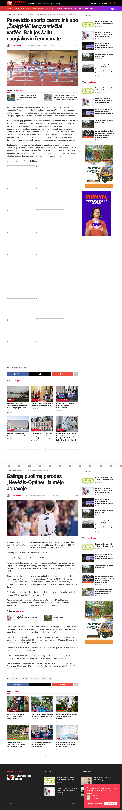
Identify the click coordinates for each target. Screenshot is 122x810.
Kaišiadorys (41, 8)
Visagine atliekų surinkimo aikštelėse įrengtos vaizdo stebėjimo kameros (103, 591)
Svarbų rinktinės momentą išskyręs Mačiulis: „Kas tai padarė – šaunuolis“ (15, 716)
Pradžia (9, 14)
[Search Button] (114, 3)
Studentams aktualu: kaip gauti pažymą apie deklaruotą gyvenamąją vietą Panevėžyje (41, 436)
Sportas (38, 3)
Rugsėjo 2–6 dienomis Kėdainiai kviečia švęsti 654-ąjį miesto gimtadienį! (104, 34)
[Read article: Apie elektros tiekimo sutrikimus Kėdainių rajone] (48, 618)
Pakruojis (59, 8)
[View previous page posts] (40, 449)
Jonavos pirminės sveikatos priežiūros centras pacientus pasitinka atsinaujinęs (65, 744)
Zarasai (96, 8)
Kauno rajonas (63, 399)
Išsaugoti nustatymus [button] (95, 803)
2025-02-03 (27, 45)
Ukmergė (85, 8)
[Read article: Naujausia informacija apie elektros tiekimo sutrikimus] (88, 25)
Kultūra (58, 3)
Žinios (13, 14)
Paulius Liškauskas (16, 45)
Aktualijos (36, 430)
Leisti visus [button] (111, 803)
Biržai (22, 8)
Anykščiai (16, 8)
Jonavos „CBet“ (16, 678)
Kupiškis (47, 8)
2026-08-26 (99, 139)
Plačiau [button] (89, 793)
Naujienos (31, 3)
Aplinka (10, 399)
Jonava (27, 8)
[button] (88, 796)
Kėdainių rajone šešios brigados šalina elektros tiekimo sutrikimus (66, 716)
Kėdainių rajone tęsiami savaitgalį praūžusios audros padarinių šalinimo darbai (16, 744)
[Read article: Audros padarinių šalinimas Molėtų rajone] (88, 57)
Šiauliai (80, 8)
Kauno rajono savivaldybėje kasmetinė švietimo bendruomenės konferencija (104, 45)
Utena (91, 8)
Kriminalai (46, 3)
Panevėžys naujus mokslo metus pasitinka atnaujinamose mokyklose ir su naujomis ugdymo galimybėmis (65, 97)
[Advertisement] (61, 462)
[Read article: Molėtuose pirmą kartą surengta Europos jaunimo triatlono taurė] (11, 97)
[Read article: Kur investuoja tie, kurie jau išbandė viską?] (86, 781)
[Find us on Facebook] (110, 3)
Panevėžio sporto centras (19, 367)
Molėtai (54, 8)
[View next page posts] (44, 449)
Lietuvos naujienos (14, 710)
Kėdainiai (33, 8)
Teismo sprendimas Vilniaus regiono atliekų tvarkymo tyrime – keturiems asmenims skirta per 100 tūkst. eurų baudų (105, 69)
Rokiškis (73, 8)
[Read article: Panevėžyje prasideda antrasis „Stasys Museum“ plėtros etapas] (18, 424)
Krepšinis (44, 678)
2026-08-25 (20, 99)
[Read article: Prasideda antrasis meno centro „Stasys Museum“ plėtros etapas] (42, 393)
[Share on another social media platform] (76, 374)
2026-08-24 (60, 721)
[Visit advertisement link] (98, 166)
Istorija (60, 430)
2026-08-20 (35, 440)
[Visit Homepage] (16, 3)
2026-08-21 (35, 408)
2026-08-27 (99, 92)
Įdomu (52, 3)
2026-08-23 (10, 412)
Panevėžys (9, 8)
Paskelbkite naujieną (73, 803)
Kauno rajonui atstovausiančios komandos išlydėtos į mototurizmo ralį (66, 406)
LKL (50, 678)
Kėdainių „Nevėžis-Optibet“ (31, 678)
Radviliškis (67, 8)
